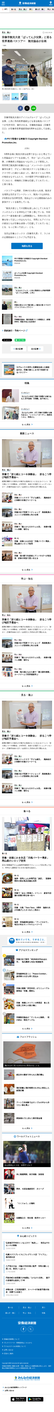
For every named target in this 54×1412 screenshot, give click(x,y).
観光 (5, 45)
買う (31, 9)
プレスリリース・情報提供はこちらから (18, 1343)
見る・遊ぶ (23, 9)
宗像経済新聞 (27, 3)
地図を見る (27, 246)
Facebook (23, 1329)
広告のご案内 (8, 1353)
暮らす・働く (40, 9)
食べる (13, 9)
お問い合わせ (8, 1350)
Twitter (30, 1329)
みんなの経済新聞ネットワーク (27, 1378)
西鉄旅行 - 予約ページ (14, 330)
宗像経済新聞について (12, 1339)
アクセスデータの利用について (15, 1346)
